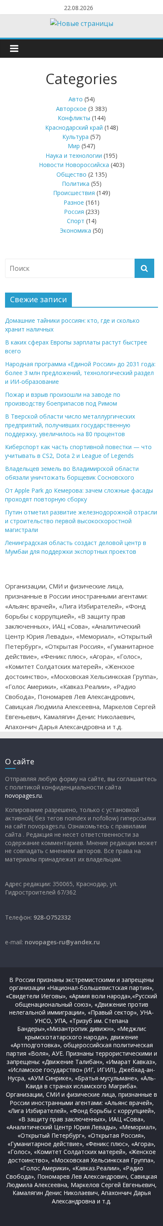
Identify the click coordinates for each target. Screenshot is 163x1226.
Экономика (75, 230)
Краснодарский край (74, 127)
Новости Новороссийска (74, 165)
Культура (75, 137)
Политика (75, 184)
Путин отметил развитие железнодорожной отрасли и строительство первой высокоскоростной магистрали (81, 521)
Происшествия (74, 193)
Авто (76, 99)
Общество (71, 174)
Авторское (71, 109)
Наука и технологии (74, 155)
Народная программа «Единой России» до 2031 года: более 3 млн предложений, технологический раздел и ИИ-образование (80, 373)
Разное (74, 202)
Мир (74, 146)
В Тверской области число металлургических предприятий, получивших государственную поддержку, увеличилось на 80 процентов (70, 425)
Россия (74, 212)
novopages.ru (23, 795)
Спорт (75, 221)
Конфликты (74, 118)
